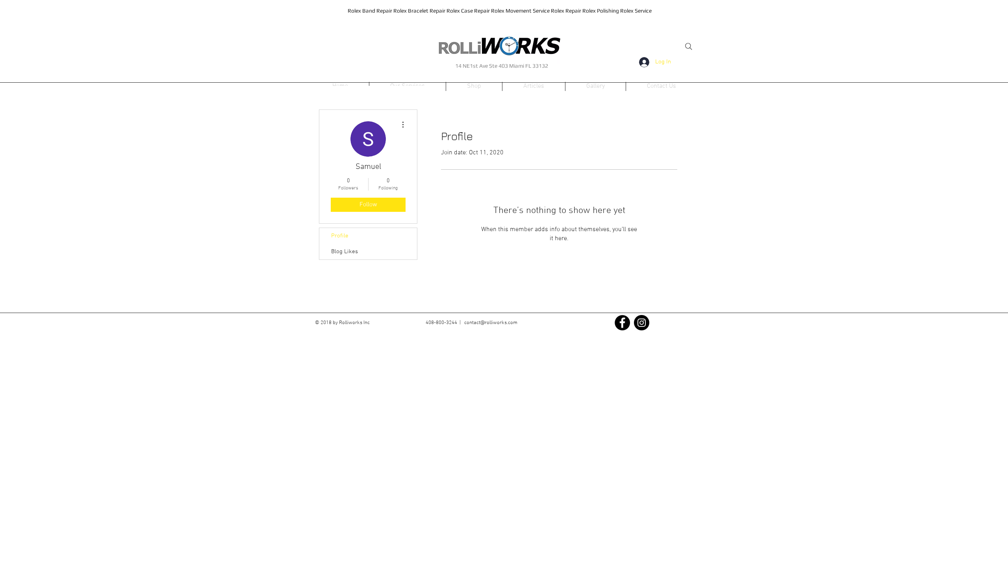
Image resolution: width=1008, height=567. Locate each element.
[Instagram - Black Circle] (641, 322)
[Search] (688, 46)
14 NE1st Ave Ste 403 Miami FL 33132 (501, 66)
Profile (339, 235)
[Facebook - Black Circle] (622, 322)
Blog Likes (344, 251)
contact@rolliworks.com (490, 323)
